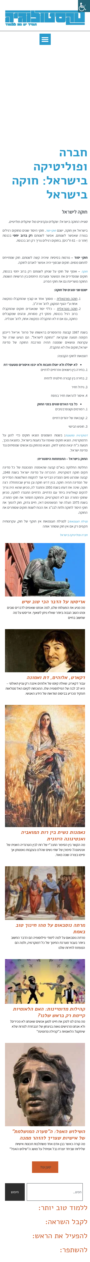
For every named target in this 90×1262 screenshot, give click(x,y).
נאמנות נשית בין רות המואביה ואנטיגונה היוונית (53, 835)
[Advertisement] (45, 95)
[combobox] (55, 1192)
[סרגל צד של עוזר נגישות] (84, 6)
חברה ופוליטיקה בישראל (74, 535)
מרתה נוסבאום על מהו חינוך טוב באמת (50, 928)
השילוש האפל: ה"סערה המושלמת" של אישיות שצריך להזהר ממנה (48, 1134)
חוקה (85, 271)
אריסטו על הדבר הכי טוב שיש (53, 601)
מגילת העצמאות (78, 521)
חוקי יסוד (51, 230)
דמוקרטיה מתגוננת (76, 435)
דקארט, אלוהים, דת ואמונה (55, 677)
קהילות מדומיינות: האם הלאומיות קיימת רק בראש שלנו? (49, 1012)
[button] (45, 39)
